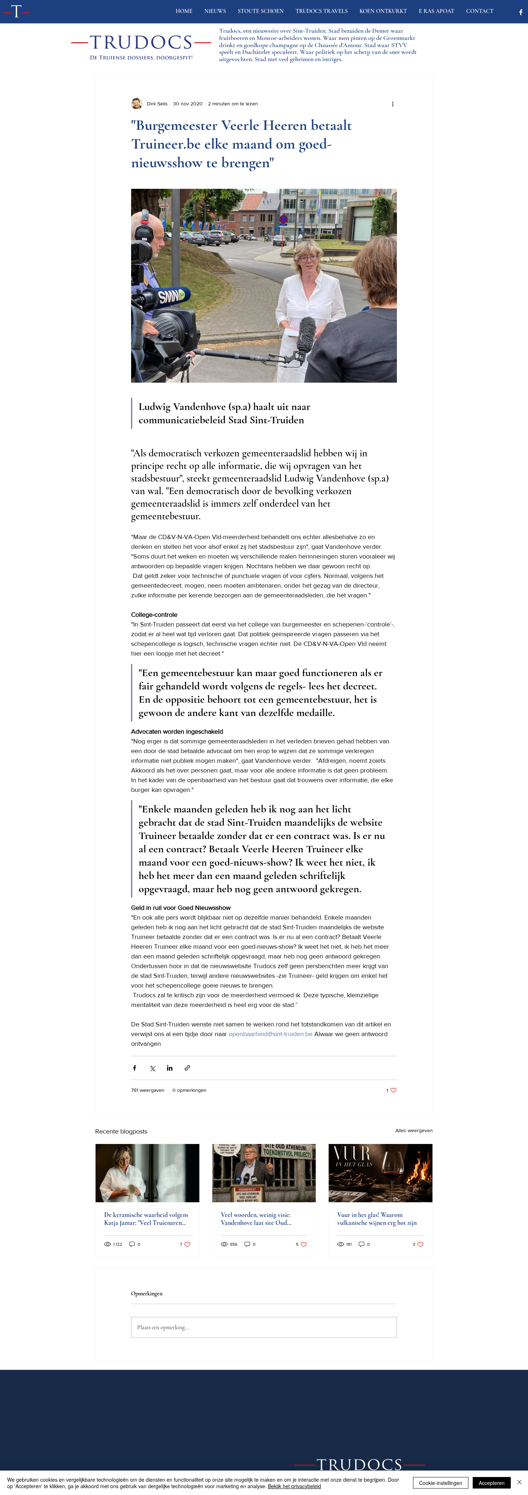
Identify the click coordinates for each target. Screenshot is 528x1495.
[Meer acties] (392, 103)
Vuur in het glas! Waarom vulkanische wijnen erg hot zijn (377, 1219)
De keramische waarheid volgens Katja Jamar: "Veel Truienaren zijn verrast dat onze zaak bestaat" (147, 1219)
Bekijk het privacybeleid (294, 1486)
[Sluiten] (519, 1482)
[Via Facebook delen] (134, 1068)
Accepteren (492, 1482)
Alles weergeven (414, 1130)
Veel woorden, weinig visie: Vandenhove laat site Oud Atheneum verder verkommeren (262, 1219)
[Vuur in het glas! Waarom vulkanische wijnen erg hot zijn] (380, 1173)
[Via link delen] (187, 1068)
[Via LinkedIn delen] (169, 1068)
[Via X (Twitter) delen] (152, 1068)
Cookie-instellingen (440, 1482)
